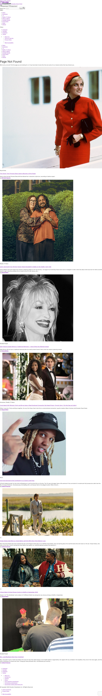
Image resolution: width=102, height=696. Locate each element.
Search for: (3, 8)
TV (3, 15)
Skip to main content (5, 0)
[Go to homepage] (5, 666)
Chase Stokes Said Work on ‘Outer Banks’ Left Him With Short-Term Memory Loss (23, 541)
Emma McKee (5, 351)
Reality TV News (6, 17)
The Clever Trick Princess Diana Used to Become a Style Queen (18, 173)
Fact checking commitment (12, 681)
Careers (7, 678)
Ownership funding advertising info (14, 684)
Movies (4, 24)
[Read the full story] (37, 261)
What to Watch (6, 18)
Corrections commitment (11, 683)
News (3, 12)
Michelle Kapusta (6, 178)
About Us (7, 36)
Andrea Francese (6, 486)
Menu (1, 10)
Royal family (5, 21)
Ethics (6, 680)
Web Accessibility (9, 42)
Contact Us (7, 677)
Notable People (6, 20)
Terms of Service (9, 38)
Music (3, 23)
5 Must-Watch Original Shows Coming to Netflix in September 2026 (19, 592)
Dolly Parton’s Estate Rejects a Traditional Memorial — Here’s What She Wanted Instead (24, 346)
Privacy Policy (8, 39)
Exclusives (5, 14)
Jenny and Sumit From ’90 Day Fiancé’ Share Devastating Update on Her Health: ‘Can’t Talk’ (25, 266)
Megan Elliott (5, 272)
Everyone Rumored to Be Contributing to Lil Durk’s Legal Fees (17, 480)
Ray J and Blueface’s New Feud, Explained (12, 657)
